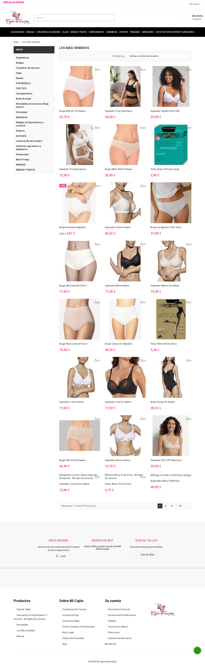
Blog (64, 644)
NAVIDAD (21, 164)
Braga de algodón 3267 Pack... (166, 227)
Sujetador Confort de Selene (74, 483)
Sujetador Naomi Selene (117, 460)
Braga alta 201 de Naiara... (73, 111)
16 (180, 506)
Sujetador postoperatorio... (73, 169)
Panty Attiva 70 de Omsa (118, 483)
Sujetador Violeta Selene (118, 227)
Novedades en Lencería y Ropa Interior (32, 105)
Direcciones (114, 632)
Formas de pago (70, 615)
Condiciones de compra (74, 609)
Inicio (19, 49)
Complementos (96, 32)
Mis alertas (110, 644)
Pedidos (112, 621)
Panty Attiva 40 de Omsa (164, 343)
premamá (135, 32)
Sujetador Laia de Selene (118, 401)
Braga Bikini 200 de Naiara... (119, 169)
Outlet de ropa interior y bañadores (175, 32)
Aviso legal (68, 632)
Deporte (123, 32)
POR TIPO (21, 88)
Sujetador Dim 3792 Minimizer (166, 460)
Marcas (20, 636)
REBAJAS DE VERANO (13, 2)
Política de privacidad (73, 638)
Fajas (65, 32)
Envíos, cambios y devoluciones (78, 626)
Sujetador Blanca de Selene (165, 285)
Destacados (22, 154)
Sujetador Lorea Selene (71, 401)
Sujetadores (18, 32)
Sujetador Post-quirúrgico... (119, 111)
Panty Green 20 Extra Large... (165, 169)
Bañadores (148, 32)
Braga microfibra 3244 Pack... (166, 480)
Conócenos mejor (71, 621)
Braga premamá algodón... (73, 227)
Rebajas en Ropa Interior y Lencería (30, 124)
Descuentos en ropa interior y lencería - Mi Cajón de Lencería (30, 617)
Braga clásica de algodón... (119, 343)
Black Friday (22, 159)
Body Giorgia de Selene (163, 401)
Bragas (30, 32)
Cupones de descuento (119, 638)
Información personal (119, 609)
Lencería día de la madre (29, 141)
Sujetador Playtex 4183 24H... (166, 111)
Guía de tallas (147, 554)
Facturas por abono (118, 626)
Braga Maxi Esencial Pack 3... (74, 343)
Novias (19, 78)
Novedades (22, 624)
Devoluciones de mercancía (122, 615)
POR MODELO (23, 83)
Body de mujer (23, 98)
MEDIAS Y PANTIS (79, 32)
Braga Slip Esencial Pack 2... (73, 285)
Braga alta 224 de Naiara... (73, 460)
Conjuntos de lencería (48, 32)
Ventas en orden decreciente (157, 55)
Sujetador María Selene (117, 285)
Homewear (111, 32)
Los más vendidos (26, 630)
